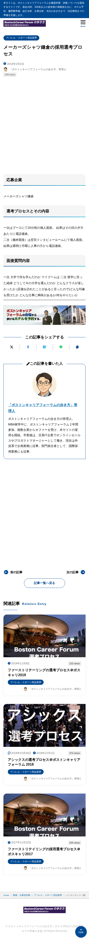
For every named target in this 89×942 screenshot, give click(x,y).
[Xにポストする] (11, 347)
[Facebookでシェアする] (28, 347)
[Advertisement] (44, 123)
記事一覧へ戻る (44, 583)
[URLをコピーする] (77, 347)
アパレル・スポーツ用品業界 (21, 37)
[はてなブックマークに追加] (45, 347)
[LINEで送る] (61, 347)
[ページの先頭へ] (81, 932)
